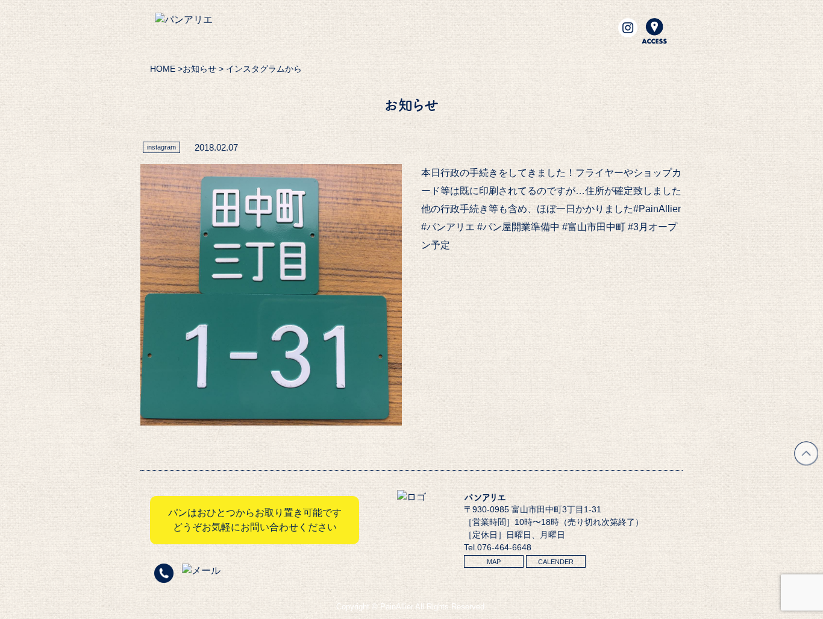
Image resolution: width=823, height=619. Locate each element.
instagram (161, 147)
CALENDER (556, 561)
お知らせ (199, 69)
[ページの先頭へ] (806, 462)
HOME (162, 69)
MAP (494, 561)
